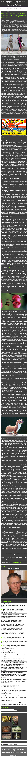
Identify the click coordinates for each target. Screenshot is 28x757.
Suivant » (19, 8)
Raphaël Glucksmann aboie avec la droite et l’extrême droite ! (12, 628)
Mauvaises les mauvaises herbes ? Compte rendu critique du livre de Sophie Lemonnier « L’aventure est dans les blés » (14, 674)
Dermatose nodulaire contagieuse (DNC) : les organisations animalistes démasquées (14, 647)
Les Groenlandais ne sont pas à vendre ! (15, 655)
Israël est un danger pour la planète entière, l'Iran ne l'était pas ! (12, 624)
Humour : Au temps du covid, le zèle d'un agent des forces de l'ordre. (12, 703)
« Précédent (9, 8)
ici (4, 186)
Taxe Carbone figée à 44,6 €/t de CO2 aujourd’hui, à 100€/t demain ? (12, 638)
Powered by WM (14, 755)
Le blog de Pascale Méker (10, 744)
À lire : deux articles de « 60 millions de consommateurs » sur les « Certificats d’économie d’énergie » (13, 633)
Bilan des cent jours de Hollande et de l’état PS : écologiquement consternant (14, 15)
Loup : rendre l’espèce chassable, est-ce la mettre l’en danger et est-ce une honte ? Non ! (14, 681)
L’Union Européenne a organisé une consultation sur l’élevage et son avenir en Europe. (13, 616)
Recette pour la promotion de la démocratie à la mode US (11, 620)
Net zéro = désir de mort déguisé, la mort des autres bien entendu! (12, 659)
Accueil (15, 8)
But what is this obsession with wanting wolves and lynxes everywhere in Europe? (13, 604)
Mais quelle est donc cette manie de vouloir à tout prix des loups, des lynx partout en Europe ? (12, 611)
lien (10, 267)
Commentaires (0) (17, 562)
